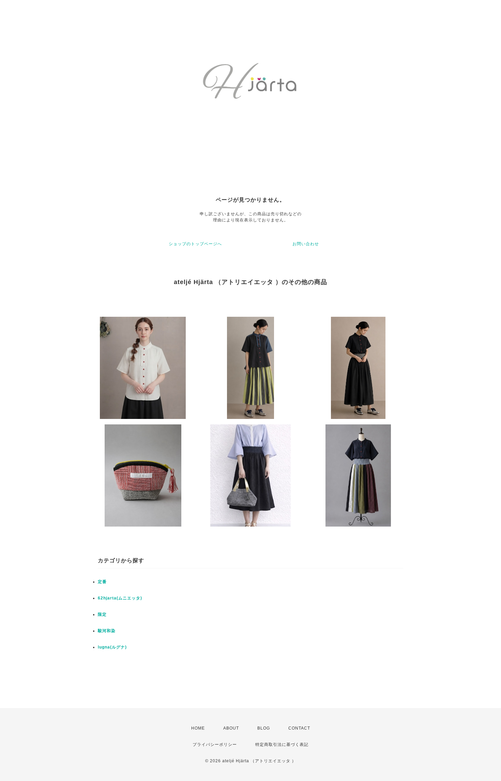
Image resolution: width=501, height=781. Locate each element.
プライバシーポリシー (215, 744)
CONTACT (299, 728)
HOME (198, 728)
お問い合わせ (305, 243)
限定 (102, 614)
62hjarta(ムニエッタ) (120, 598)
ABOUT (231, 728)
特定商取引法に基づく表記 (281, 744)
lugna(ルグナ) (112, 647)
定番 (102, 581)
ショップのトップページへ (195, 243)
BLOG (263, 728)
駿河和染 (107, 630)
